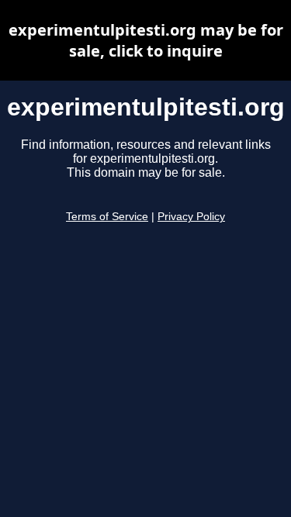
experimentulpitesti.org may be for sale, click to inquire (146, 40)
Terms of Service (107, 216)
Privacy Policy (191, 216)
